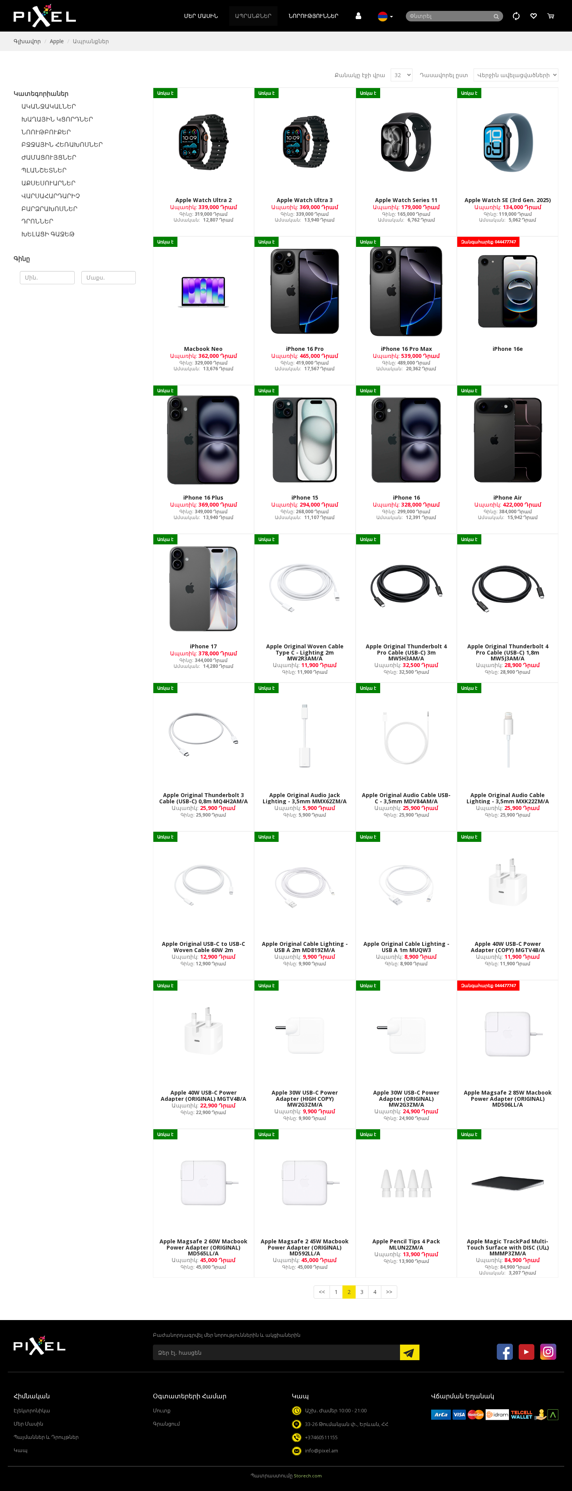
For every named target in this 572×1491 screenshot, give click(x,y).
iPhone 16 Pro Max (406, 348)
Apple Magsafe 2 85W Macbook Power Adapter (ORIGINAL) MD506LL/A (508, 1098)
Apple (57, 41)
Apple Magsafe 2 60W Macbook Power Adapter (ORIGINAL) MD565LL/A (203, 1247)
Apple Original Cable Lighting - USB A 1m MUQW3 (406, 946)
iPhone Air (507, 497)
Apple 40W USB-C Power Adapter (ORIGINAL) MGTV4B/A (203, 1095)
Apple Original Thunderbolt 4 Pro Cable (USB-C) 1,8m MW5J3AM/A (507, 652)
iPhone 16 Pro (305, 348)
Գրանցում (166, 1424)
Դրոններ (37, 221)
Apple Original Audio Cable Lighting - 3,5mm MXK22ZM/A (508, 797)
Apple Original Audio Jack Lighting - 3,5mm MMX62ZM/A (305, 797)
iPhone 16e (508, 348)
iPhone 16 (406, 497)
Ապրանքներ (253, 15)
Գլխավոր (27, 41)
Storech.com (308, 1476)
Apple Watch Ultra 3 (305, 200)
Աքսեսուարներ (48, 183)
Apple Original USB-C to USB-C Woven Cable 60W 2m (203, 946)
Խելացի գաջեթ (48, 234)
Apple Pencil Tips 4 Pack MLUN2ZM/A (406, 1244)
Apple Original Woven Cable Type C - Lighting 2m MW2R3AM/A (305, 652)
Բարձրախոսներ (49, 208)
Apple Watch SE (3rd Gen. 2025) (508, 200)
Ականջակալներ (48, 106)
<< (322, 1292)
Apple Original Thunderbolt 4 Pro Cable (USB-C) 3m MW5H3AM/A (406, 652)
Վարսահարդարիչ (50, 196)
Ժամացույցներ (48, 157)
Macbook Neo (203, 348)
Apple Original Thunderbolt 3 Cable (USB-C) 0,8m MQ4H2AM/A (203, 797)
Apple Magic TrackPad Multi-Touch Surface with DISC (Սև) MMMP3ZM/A (508, 1247)
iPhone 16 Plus (203, 497)
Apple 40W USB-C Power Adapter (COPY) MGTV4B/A (508, 946)
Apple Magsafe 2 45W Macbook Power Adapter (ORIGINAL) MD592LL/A (305, 1247)
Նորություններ (314, 15)
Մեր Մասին (201, 15)
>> (389, 1292)
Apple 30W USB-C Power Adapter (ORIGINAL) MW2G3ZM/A (406, 1098)
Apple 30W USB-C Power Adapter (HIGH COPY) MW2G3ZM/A (305, 1098)
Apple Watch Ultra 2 (203, 200)
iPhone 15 (304, 497)
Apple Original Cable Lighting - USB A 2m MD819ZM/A (305, 946)
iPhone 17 (203, 646)
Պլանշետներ (44, 170)
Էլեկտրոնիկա (32, 1410)
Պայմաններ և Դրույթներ (46, 1437)
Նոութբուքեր (46, 132)
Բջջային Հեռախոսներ (62, 144)
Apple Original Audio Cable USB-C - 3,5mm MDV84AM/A (406, 797)
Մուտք (161, 1410)
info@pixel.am (321, 1450)
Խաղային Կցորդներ (57, 119)
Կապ (21, 1450)
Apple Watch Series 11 (406, 200)
